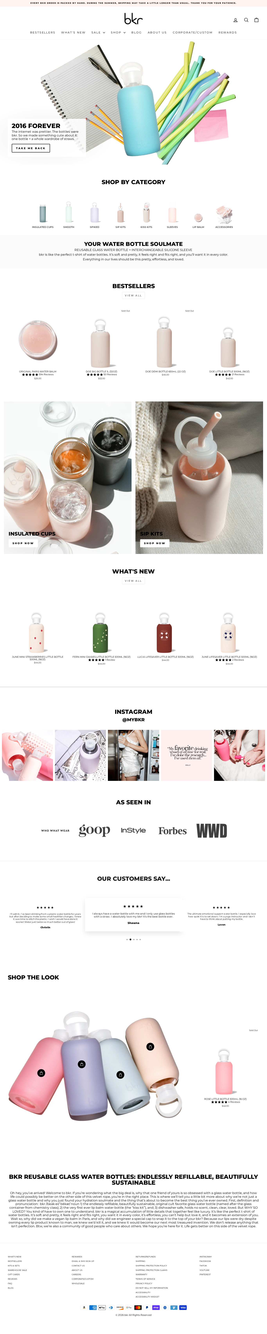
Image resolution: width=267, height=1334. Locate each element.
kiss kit (138, 1207)
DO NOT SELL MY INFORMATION (152, 1288)
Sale (96, 32)
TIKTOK (203, 1265)
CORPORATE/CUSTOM (83, 1279)
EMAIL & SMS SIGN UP (83, 1261)
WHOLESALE (78, 1283)
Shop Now (23, 543)
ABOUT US (77, 1270)
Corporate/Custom (193, 32)
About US (157, 32)
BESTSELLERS (15, 1261)
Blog (136, 32)
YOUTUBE (205, 1270)
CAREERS (76, 1274)
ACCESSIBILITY (143, 1292)
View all (133, 295)
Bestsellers (43, 32)
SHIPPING (140, 1261)
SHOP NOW (27, 148)
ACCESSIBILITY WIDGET (147, 1296)
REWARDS (77, 1256)
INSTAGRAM (206, 1256)
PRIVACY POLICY (144, 1283)
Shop (117, 32)
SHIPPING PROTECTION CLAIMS (151, 1270)
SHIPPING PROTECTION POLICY (151, 1265)
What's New (73, 32)
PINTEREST (205, 1274)
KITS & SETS (14, 1265)
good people (95, 1226)
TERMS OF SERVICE (145, 1279)
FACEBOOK (205, 1261)
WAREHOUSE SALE (17, 1270)
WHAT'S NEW (14, 1256)
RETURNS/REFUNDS (146, 1256)
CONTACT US (78, 1265)
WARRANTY (141, 1274)
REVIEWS (12, 1279)
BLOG (11, 1288)
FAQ (10, 1283)
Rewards (228, 32)
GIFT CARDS (14, 1274)
